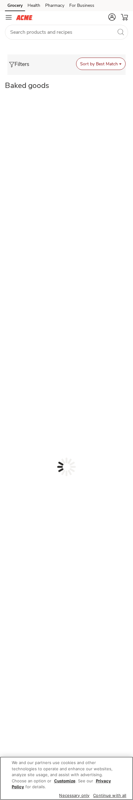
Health (34, 5)
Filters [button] (22, 64)
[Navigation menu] (8, 17)
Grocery (15, 5)
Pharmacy (54, 5)
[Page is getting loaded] (66, 467)
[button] (112, 17)
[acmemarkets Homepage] (24, 17)
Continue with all (109, 795)
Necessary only (74, 795)
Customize (64, 780)
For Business (81, 5)
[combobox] (66, 32)
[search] (121, 32)
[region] (66, 778)
